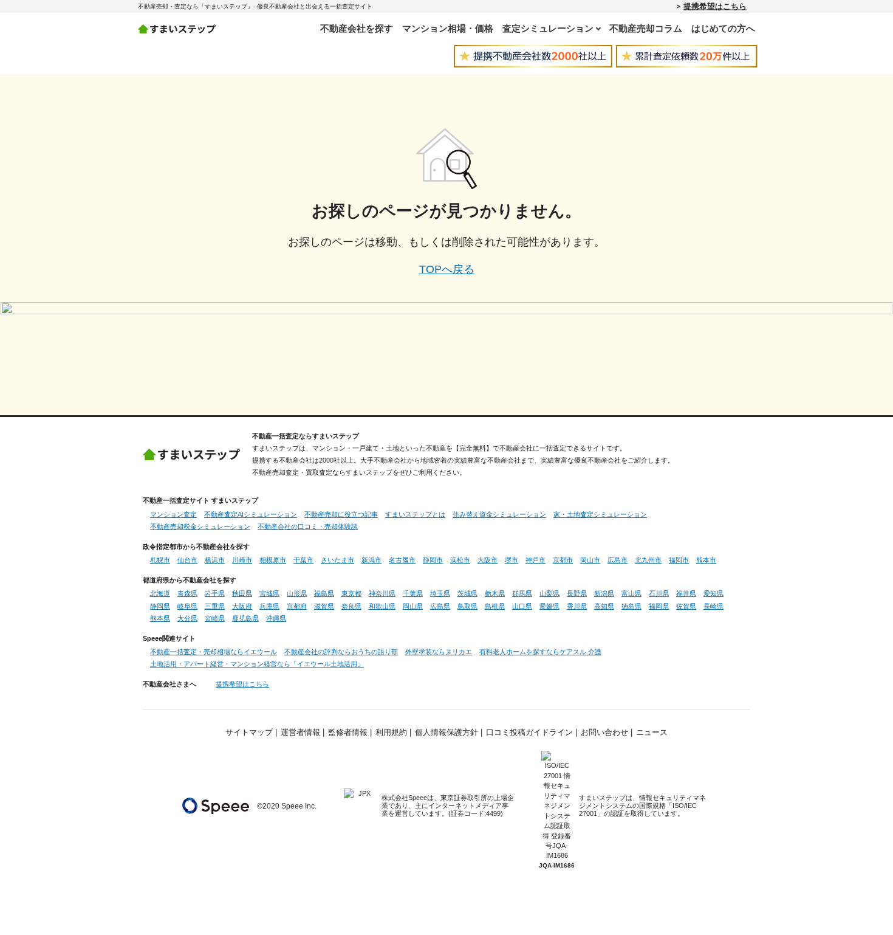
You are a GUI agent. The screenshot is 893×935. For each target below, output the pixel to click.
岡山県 (413, 606)
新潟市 (371, 560)
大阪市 (487, 560)
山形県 (297, 593)
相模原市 (272, 560)
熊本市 (706, 560)
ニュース (652, 732)
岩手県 (215, 593)
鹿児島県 (245, 618)
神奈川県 (382, 593)
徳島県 (631, 606)
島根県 (495, 606)
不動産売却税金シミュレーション (200, 526)
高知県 (604, 606)
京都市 (563, 560)
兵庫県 (269, 606)
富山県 (631, 593)
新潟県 (604, 593)
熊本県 (160, 618)
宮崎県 (215, 618)
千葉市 (303, 560)
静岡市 (433, 560)
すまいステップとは (415, 514)
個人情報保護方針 (446, 732)
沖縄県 (276, 618)
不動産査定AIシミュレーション (250, 514)
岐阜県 (187, 606)
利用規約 (391, 732)
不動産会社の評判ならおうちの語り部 (341, 651)
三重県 (215, 606)
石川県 (659, 593)
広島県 (440, 606)
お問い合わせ (604, 732)
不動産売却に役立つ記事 (341, 514)
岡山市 (590, 560)
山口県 (522, 606)
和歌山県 (382, 606)
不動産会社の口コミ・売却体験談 (308, 526)
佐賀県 (686, 606)
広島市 (617, 560)
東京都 (351, 593)
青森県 (187, 593)
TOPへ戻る (446, 269)
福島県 (324, 593)
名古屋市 (402, 560)
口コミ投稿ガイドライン (529, 732)
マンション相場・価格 (447, 28)
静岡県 (160, 606)
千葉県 (413, 593)
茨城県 (467, 593)
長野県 (577, 593)
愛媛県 (549, 606)
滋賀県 (324, 606)
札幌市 (160, 560)
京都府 (297, 606)
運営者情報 (300, 732)
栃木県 (495, 593)
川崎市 (242, 560)
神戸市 (535, 560)
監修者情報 (348, 732)
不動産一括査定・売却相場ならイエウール (213, 651)
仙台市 (187, 560)
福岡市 (679, 560)
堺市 (511, 560)
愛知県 (713, 593)
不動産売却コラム (645, 28)
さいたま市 (337, 560)
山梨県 (549, 593)
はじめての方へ (723, 28)
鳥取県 (467, 606)
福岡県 (659, 606)
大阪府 (242, 606)
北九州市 (648, 560)
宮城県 (269, 593)
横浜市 (215, 560)
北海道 (160, 593)
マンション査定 (173, 514)
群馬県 (522, 593)
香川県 (577, 606)
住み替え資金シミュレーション (499, 514)
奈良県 (351, 606)
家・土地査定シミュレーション (600, 514)
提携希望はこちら (715, 6)
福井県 (686, 593)
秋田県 (242, 593)
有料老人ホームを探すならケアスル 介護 (540, 651)
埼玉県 (440, 593)
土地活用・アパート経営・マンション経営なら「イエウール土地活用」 (257, 664)
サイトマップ (249, 732)
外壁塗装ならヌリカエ (438, 651)
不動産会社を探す (356, 28)
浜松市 (460, 560)
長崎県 (713, 606)
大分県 (187, 618)
